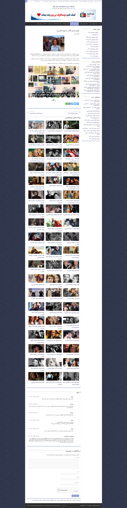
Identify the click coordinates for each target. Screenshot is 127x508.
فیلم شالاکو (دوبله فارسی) (37, 298)
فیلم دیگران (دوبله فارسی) (37, 382)
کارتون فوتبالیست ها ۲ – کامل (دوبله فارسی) (91, 69)
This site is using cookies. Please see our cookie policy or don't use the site (43, 506)
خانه (99, 24)
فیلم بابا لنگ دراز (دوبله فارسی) (71, 215)
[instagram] (35, 1)
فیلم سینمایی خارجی (74, 24)
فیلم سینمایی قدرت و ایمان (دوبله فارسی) (72, 256)
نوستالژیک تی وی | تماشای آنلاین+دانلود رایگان (63, 7)
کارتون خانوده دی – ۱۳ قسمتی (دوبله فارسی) (91, 108)
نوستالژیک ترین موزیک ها (63, 1)
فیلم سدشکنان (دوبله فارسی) (54, 271)
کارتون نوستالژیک (66, 24)
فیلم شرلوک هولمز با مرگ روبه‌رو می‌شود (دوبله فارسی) (37, 160)
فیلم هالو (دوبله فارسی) (73, 271)
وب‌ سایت (77, 482)
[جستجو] (26, 1)
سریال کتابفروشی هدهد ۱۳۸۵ (93, 122)
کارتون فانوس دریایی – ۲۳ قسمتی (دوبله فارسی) (91, 101)
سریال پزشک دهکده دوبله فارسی (92, 78)
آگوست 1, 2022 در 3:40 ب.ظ (33, 420)
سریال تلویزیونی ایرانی (93, 24)
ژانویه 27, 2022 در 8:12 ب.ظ (33, 396)
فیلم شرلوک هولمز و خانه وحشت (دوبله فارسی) (72, 202)
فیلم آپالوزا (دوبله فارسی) (73, 368)
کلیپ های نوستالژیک (57, 24)
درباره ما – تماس (97, 1)
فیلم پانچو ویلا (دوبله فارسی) (71, 313)
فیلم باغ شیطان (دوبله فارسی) (54, 215)
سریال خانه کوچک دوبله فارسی (92, 66)
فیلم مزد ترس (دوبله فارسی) (54, 368)
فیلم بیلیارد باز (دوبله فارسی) (54, 354)
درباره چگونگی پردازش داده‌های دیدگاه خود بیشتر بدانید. (44, 500)
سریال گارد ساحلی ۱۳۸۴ (94, 136)
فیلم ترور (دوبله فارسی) (56, 298)
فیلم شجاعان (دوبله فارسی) (36, 112)
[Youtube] (36, 1)
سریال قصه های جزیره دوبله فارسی (92, 72)
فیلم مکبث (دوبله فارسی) (72, 354)
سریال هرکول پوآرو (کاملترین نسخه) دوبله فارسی (91, 87)
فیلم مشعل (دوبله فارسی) (37, 285)
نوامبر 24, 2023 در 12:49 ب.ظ (33, 436)
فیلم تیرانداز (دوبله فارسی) (72, 284)
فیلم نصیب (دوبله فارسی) (72, 145)
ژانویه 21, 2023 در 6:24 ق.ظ (33, 429)
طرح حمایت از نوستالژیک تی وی (86, 1)
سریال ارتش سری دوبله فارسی (93, 75)
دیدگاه (77, 457)
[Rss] (39, 1)
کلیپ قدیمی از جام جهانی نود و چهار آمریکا (91, 125)
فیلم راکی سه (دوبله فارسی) (72, 340)
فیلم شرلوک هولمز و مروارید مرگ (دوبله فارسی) (37, 188)
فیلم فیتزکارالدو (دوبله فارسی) (71, 131)
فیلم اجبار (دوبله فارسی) (56, 312)
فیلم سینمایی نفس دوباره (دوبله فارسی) (72, 326)
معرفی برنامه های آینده (93, 54)
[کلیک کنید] (63, 15)
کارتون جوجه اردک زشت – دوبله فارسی (91, 128)
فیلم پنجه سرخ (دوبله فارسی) (54, 159)
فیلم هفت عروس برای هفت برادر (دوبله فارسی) (72, 160)
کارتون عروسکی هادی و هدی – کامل (91, 131)
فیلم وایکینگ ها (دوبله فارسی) (54, 340)
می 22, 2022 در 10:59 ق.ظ (33, 413)
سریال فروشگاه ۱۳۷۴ (73, 112)
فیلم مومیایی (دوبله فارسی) (37, 243)
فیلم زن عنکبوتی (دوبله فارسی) (36, 145)
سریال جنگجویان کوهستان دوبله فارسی (92, 84)
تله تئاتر (45, 24)
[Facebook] (37, 1)
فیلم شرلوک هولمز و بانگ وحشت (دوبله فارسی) (72, 188)
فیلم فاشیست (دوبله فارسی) (72, 229)
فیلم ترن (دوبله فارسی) (73, 298)
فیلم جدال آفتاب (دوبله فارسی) (92, 116)
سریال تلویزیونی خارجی (84, 24)
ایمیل (77, 477)
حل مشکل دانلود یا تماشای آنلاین (50, 1)
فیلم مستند (50, 24)
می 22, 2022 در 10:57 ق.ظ (33, 404)
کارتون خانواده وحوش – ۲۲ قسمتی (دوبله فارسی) (91, 104)
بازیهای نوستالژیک (94, 32)
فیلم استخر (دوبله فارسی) (55, 186)
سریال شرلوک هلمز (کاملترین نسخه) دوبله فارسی (91, 91)
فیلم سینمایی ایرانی (74, 1)
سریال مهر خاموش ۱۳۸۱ (94, 139)
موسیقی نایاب (39, 24)
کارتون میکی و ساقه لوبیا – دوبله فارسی (92, 133)
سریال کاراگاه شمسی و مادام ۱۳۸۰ (92, 120)
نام (78, 472)
